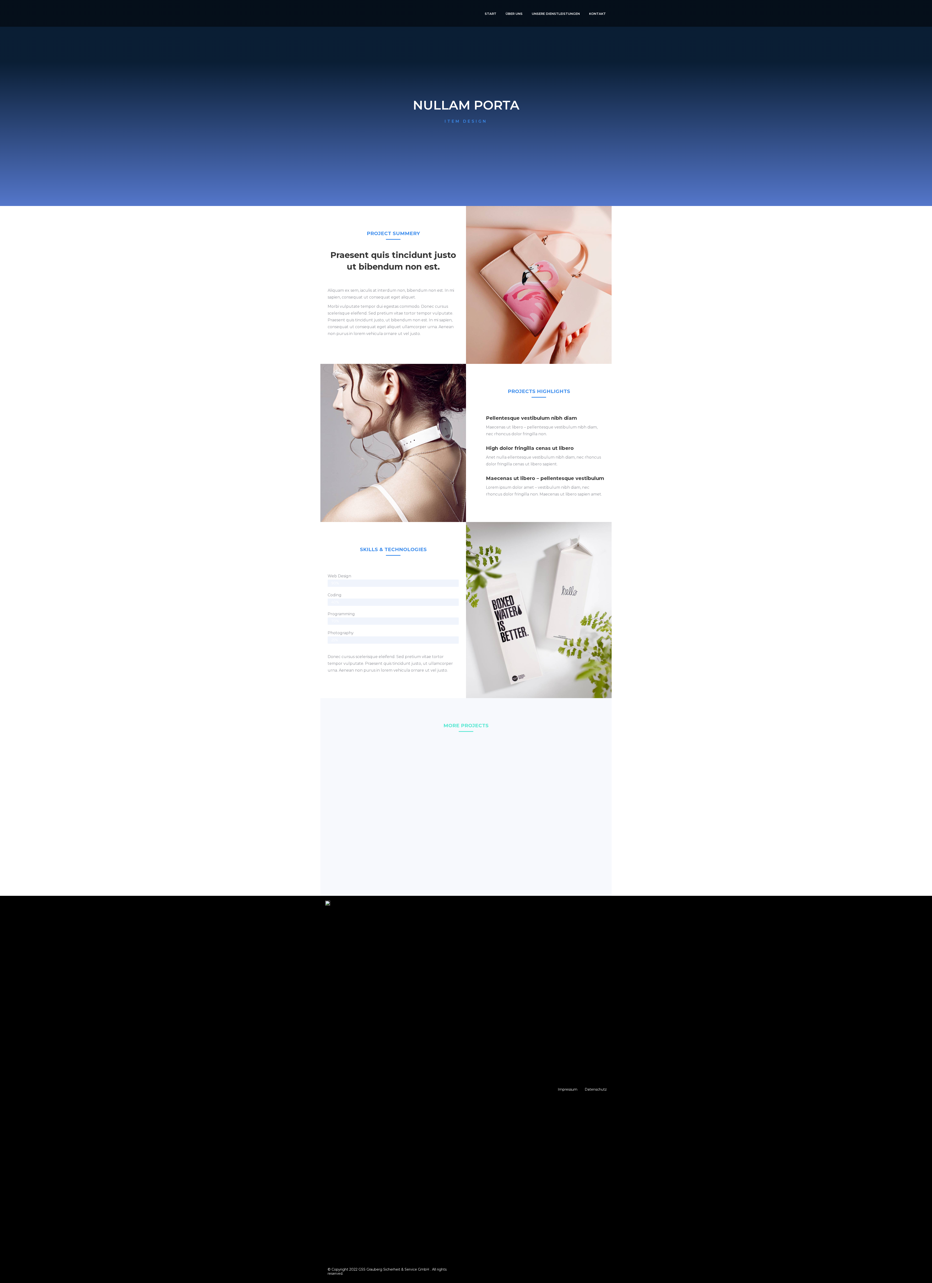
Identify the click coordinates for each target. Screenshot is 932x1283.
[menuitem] (490, 13)
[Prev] (233, 115)
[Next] (927, 115)
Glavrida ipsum (371, 820)
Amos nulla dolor (561, 820)
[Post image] (371, 792)
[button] (567, 1089)
